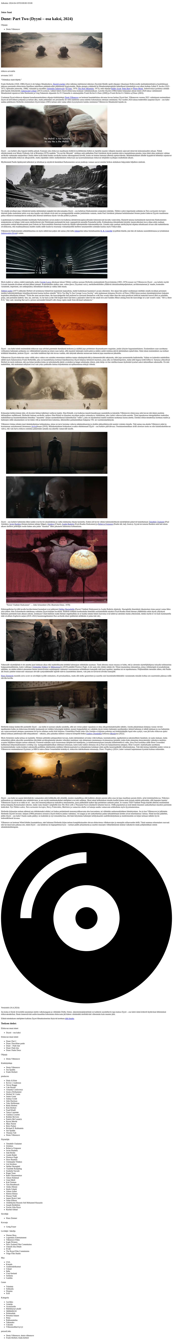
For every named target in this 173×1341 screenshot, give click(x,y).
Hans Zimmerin (7, 676)
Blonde (113, 734)
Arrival (34, 426)
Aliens (77, 231)
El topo (69, 88)
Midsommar (56, 667)
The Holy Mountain (86, 88)
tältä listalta (69, 1018)
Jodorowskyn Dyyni (9, 233)
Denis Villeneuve (72, 97)
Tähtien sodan (6, 291)
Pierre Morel (138, 88)
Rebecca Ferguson (105, 524)
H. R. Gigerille (106, 231)
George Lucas (45, 282)
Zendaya (50, 524)
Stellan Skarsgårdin (66, 609)
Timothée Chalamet (156, 522)
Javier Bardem (15, 524)
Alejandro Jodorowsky (56, 88)
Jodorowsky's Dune (29, 91)
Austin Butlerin (68, 524)
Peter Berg (126, 88)
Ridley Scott (116, 88)
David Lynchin (59, 84)
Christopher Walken (40, 667)
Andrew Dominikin (94, 734)
